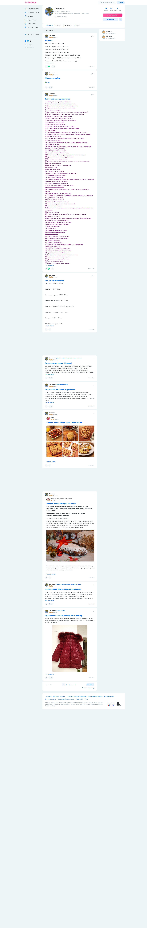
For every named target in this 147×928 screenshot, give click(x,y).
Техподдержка (29, 44)
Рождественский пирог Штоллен (61, 503)
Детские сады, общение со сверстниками (69, 358)
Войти (121, 2)
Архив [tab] (78, 25)
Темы (86, 699)
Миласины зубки (52, 78)
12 (51, 87)
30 (51, 604)
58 (51, 378)
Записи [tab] (50, 25)
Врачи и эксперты (50, 699)
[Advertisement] (112, 68)
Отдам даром (60, 610)
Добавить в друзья (112, 15)
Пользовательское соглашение (77, 696)
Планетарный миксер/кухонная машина (63, 589)
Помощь (62, 696)
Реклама (56, 696)
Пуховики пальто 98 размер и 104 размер (63, 615)
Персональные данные (95, 696)
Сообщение (110, 19)
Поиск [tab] (59, 25)
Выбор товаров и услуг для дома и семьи (68, 584)
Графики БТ (79, 699)
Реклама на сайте (29, 47)
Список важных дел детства (57, 99)
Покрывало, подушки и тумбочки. (60, 389)
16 (51, 406)
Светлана (52, 35)
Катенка (48, 40)
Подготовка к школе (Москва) (58, 363)
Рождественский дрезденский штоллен (64, 422)
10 (51, 677)
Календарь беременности (66, 699)
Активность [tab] (68, 25)
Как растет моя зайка (54, 280)
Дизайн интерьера (62, 384)
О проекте (48, 696)
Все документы (109, 696)
